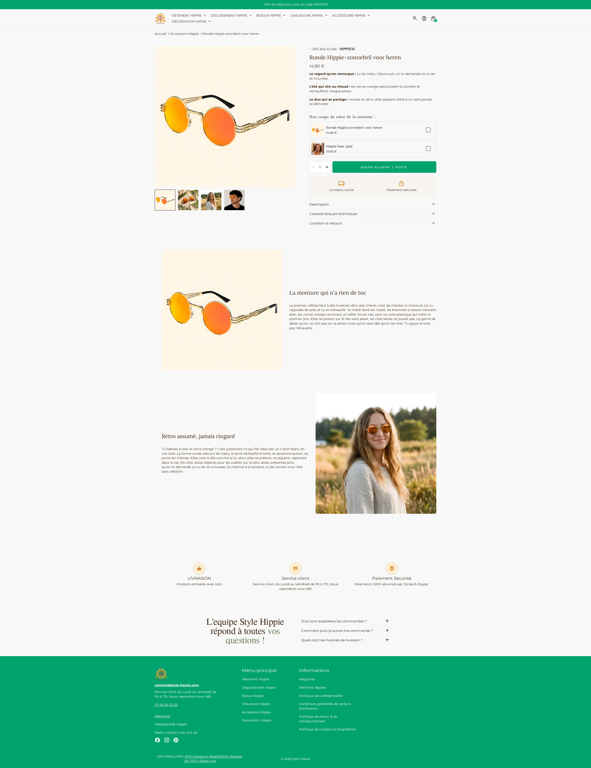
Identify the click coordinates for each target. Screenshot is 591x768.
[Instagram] (166, 740)
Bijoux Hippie (252, 696)
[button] (165, 200)
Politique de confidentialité (321, 696)
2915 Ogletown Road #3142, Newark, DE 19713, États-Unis (213, 758)
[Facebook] (157, 740)
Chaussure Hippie (256, 704)
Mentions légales (312, 687)
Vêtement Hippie (255, 679)
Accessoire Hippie (184, 34)
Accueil (160, 34)
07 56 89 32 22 (166, 705)
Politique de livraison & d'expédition (327, 729)
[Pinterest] (176, 740)
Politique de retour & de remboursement (318, 718)
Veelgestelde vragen (171, 724)
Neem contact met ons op (176, 732)
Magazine (162, 716)
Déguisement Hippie (258, 687)
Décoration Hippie (256, 720)
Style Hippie (301, 759)
